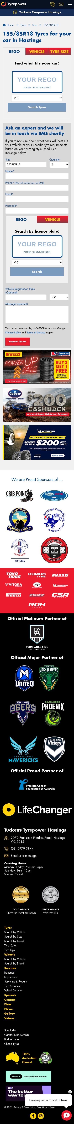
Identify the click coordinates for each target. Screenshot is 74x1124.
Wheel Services (13, 990)
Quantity (54, 159)
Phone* (24, 183)
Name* (9, 171)
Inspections (10, 977)
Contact (9, 1000)
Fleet (7, 1004)
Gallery (9, 1013)
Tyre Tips (9, 950)
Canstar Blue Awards (16, 1035)
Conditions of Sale (46, 1107)
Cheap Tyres (11, 1044)
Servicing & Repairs (15, 981)
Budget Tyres (11, 1039)
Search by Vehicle (14, 932)
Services (10, 968)
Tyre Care (10, 945)
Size (7, 159)
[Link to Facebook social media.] (33, 1116)
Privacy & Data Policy (24, 1107)
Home (10, 25)
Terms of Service (36, 332)
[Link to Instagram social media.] (41, 1116)
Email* (9, 194)
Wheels (9, 954)
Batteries (9, 972)
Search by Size (13, 936)
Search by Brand (14, 941)
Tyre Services (12, 986)
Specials (10, 995)
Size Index (10, 1030)
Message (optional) (16, 304)
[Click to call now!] (52, 4)
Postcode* (11, 206)
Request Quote (17, 341)
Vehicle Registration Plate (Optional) (20, 290)
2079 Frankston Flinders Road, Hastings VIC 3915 (38, 840)
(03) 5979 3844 (22, 849)
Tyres (8, 927)
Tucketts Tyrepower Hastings (40, 12)
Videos (9, 1018)
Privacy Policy (13, 332)
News (8, 1009)
